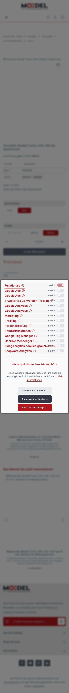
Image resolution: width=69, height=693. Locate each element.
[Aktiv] (60, 285)
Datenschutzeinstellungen (37, 390)
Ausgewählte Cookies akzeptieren (37, 399)
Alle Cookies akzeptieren (36, 407)
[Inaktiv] (60, 290)
